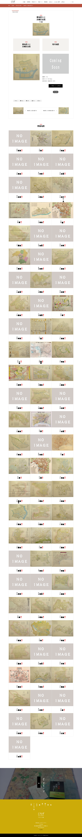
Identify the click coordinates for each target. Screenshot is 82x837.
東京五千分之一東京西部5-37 (17, 570)
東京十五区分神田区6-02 (38, 454)
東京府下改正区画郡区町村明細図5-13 (17, 268)
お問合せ (31, 803)
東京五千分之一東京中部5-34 (60, 173)
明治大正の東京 (15, 12)
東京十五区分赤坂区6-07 (17, 407)
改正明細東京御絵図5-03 (17, 384)
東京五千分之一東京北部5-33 (38, 663)
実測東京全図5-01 (61, 454)
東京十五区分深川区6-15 (38, 709)
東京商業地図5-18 (39, 640)
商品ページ (42, 803)
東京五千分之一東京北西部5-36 (38, 315)
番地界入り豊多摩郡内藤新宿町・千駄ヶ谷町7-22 (18, 500)
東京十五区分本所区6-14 (60, 245)
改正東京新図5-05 (61, 315)
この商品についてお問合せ (55, 85)
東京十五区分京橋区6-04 (38, 268)
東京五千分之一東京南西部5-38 (38, 593)
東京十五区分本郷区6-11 (38, 173)
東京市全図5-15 (39, 547)
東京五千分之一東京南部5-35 (38, 245)
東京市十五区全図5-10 (18, 477)
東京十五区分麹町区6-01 (17, 338)
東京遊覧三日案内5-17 (39, 338)
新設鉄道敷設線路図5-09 (18, 616)
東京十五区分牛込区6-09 (60, 407)
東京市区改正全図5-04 (39, 150)
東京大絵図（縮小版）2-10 (39, 477)
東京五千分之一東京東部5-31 (60, 431)
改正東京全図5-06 (18, 222)
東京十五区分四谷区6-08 (17, 733)
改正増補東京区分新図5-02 (60, 570)
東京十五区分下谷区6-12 (60, 663)
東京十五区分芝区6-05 (60, 733)
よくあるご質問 (34, 805)
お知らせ (36, 804)
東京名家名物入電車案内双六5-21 (17, 686)
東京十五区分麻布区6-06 (60, 291)
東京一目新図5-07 (39, 431)
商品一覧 (39, 782)
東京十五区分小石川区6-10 (17, 593)
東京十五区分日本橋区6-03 (17, 150)
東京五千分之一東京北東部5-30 (17, 291)
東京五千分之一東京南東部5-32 (17, 756)
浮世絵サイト (45, 804)
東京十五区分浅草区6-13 (17, 196)
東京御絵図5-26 (61, 709)
